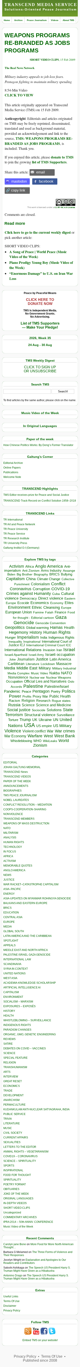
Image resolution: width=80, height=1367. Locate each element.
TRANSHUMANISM (15, 1067)
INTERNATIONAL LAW (17, 959)
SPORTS (8, 1165)
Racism (14, 700)
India (43, 637)
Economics (39, 603)
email (40, 172)
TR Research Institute (16, 538)
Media (9, 668)
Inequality (15, 641)
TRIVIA (7, 1118)
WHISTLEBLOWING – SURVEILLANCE (27, 1020)
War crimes (65, 731)
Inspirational (31, 641)
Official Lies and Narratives (45, 681)
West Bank (64, 736)
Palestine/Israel (56, 686)
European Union (18, 612)
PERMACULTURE (14, 1104)
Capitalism (15, 578)
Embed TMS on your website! (40, 1340)
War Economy (15, 736)
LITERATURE (11, 1123)
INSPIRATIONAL (13, 1170)
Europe (66, 607)
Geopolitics (15, 627)
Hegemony (18, 632)
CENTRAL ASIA (12, 917)
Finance (60, 612)
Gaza (61, 617)
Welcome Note (12, 477)
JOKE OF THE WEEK (16, 1193)
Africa (29, 566)
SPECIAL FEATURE (15, 1057)
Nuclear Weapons (58, 677)
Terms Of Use (11, 1301)
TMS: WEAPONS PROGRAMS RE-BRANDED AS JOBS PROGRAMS (38, 141)
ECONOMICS (11, 1086)
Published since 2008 (40, 1360)
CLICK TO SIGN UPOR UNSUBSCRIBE (40, 369)
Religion (28, 700)
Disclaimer (9, 1305)
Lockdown (48, 664)
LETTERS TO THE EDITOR (19, 1146)
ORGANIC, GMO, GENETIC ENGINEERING (29, 1034)
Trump (25, 719)
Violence (12, 730)
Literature (32, 664)
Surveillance (65, 715)
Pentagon (41, 691)
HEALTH (8, 1015)
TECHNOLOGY (12, 846)
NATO (66, 673)
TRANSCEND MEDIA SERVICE (40, 4)
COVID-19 (60, 589)
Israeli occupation (60, 654)
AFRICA (8, 856)
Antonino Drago (12, 1275)
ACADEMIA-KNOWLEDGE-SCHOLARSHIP (29, 982)
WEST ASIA (10, 978)
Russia (14, 705)
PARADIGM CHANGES (17, 1029)
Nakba (54, 673)
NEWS (7, 875)
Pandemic (12, 691)
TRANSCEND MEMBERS (18, 818)
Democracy (28, 598)
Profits (26, 696)
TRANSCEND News (15, 771)
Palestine (33, 686)
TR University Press (15, 543)
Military (45, 668)
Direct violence (50, 598)
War (50, 731)
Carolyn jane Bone (14, 1244)
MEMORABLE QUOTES (17, 865)
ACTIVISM (9, 861)
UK (34, 720)
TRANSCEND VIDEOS (17, 776)
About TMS (68, 20)
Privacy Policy (11, 1310)
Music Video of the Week (18, 1226)
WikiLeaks (50, 741)
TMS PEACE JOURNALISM (20, 795)
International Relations (23, 650)
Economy (56, 603)
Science (28, 705)
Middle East (26, 668)
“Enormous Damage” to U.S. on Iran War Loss (41, 276)
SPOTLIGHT (10, 940)
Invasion (49, 650)
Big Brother (24, 574)
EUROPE (9, 921)
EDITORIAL (10, 762)
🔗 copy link (15, 190)
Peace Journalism (37, 20)
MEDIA (7, 926)
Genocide (24, 622)
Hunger (10, 637)
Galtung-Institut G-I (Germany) (21, 547)
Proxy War (40, 696)
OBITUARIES (11, 1189)
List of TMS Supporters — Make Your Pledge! (40, 325)
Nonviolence (18, 677)
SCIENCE (9, 1053)
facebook (46, 181)
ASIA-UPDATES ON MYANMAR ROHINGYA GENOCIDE (37, 898)
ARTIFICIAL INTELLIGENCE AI (21, 987)
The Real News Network (19, 68)
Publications (10, 472)
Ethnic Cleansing (46, 607)
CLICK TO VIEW (19, 95)
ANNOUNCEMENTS (15, 786)
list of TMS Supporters (49, 162)
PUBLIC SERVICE (14, 1114)
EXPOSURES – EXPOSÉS (19, 1006)
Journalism (25, 659)
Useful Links (10, 1296)
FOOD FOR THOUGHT (17, 1175)
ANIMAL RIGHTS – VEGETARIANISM (25, 1151)
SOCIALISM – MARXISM (18, 1001)
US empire (44, 726)
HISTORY (9, 1011)
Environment (19, 607)
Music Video (39, 673)
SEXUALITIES (11, 1142)
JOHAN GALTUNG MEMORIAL (22, 767)
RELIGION (9, 1062)
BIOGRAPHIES (12, 790)
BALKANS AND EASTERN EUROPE (25, 903)
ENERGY (9, 893)
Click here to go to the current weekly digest (38, 232)
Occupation (14, 681)
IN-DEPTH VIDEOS (15, 1203)
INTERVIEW (10, 1076)
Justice (42, 659)
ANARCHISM (11, 1100)
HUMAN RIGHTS (13, 842)
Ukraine (45, 719)
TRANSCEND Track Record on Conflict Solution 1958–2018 (39, 500)
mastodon (19, 181)
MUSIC (7, 1128)
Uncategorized (12, 1212)
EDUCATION (11, 912)
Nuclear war (37, 677)
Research (43, 700)
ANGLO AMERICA (14, 870)
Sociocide (38, 710)
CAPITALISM (11, 992)
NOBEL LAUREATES (16, 800)
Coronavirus (20, 588)
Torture (13, 720)
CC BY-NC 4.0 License (64, 207)
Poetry (55, 691)
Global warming (37, 627)
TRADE (7, 1090)
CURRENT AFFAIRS (15, 1137)
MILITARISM (10, 832)
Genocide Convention (50, 623)
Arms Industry (51, 570)
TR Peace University (15, 529)
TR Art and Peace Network (19, 524)
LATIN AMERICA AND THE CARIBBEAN (27, 936)
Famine (38, 612)
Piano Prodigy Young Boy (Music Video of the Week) (41, 265)
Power (15, 696)
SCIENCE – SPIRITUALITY (19, 1161)
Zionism (40, 745)
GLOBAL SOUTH (13, 931)
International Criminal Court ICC (48, 645)
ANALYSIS (9, 837)
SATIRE (8, 1043)
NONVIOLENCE (13, 814)
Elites (69, 603)
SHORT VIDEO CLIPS (44, 59)
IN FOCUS (9, 851)
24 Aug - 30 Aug (40, 345)
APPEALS (9, 945)
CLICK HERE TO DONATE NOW (40, 302)
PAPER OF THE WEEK (17, 781)
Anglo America (49, 566)
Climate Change (48, 579)
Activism (16, 566)
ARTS (6, 1071)
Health (69, 627)
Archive (18, 20)
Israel (69, 649)
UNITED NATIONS (14, 973)
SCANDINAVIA (12, 964)
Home (7, 20)
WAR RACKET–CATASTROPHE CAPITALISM (30, 884)
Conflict (58, 583)
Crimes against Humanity (28, 593)
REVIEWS (9, 1039)
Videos (54, 20)
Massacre (64, 664)
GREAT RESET (12, 1081)
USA (29, 725)
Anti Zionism (31, 570)
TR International (13, 519)
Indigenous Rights (61, 637)
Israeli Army (36, 654)
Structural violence (39, 715)
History (36, 632)
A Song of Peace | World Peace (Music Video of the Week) (38, 254)
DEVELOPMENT (13, 1095)
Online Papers (12, 467)
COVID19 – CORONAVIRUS (20, 1156)
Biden (11, 574)
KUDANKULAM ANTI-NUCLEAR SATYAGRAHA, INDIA (36, 1109)
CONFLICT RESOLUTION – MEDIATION (27, 804)
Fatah (49, 612)
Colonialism (40, 584)
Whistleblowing (21, 741)
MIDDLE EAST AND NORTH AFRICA (25, 950)
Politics (68, 691)
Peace (26, 691)
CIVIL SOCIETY (12, 1132)
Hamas (56, 627)
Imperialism (28, 637)
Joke (12, 659)
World (63, 740)
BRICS (54, 574)
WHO (37, 741)
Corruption (41, 589)
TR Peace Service (14, 533)
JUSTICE (8, 879)
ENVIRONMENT (13, 996)
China (31, 579)
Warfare (35, 736)
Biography (41, 574)
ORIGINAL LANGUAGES (18, 1198)
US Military (62, 726)
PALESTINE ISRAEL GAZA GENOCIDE (26, 954)
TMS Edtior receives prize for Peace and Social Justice (36, 494)
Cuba (56, 594)
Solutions (54, 710)
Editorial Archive (13, 463)
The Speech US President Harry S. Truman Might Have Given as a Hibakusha (36, 1269)
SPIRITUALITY (12, 1179)
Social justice (18, 710)
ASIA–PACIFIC (12, 889)
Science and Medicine (53, 705)
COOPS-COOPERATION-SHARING (24, 809)
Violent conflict (34, 731)
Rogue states (61, 700)
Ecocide (23, 603)
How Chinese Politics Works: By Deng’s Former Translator (38, 445)
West (48, 736)
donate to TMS (62, 157)
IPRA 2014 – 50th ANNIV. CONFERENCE (28, 1221)
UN (55, 720)
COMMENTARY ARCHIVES (20, 1217)
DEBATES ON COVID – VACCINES (24, 1048)
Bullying (66, 574)
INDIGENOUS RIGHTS (17, 1025)
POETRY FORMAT (14, 1184)
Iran (59, 650)
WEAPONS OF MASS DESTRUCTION (26, 823)
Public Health (60, 696)
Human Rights (57, 632)
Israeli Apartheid (16, 654)
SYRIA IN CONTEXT (15, 968)
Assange (69, 570)
